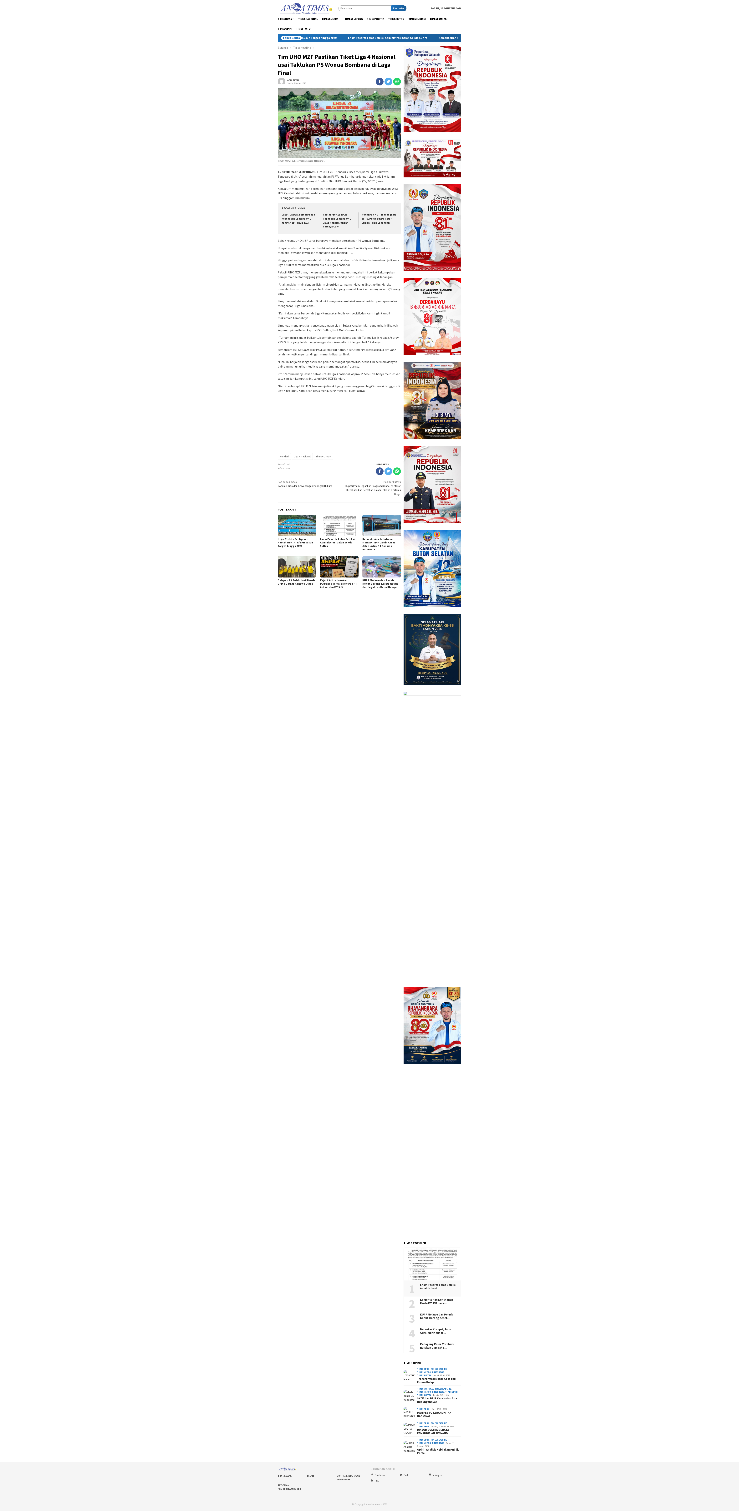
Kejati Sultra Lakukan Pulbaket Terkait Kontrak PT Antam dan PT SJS (338, 583)
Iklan (310, 1476)
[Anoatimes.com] (306, 8)
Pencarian (399, 8)
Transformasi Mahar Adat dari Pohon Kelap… (436, 1380)
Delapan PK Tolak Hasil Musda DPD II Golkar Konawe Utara (296, 581)
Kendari (284, 456)
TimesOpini (423, 1369)
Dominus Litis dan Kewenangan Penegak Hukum (305, 484)
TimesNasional (425, 1388)
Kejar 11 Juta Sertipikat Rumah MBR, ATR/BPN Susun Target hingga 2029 (295, 542)
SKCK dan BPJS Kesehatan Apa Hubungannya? (437, 1400)
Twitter (407, 1475)
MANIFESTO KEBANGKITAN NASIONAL (434, 1414)
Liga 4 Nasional (302, 456)
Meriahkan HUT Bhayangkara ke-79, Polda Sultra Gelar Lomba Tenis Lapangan (378, 218)
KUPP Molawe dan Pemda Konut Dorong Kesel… (436, 1316)
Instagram (438, 1475)
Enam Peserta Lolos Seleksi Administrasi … (438, 1286)
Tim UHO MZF (323, 456)
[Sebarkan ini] (380, 81)
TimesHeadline (439, 1369)
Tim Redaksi (285, 1476)
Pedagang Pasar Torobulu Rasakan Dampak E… (437, 1345)
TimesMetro (424, 1372)
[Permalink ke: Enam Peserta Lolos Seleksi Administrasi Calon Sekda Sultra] (432, 1264)
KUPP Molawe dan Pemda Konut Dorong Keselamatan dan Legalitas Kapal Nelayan (380, 583)
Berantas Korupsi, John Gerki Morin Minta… (435, 1331)
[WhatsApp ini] (397, 81)
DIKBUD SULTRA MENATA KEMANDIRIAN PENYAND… (434, 1431)
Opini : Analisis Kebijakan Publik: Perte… (438, 1451)
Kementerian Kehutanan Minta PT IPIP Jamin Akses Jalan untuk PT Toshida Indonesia (371, 38)
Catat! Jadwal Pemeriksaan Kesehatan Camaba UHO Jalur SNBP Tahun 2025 (298, 218)
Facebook (380, 1475)
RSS (377, 1481)
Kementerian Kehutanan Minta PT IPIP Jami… (436, 1301)
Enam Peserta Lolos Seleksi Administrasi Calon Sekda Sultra (337, 542)
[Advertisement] (339, 423)
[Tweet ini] (388, 81)
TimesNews (438, 1372)
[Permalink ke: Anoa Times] (281, 81)
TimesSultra (424, 1375)
